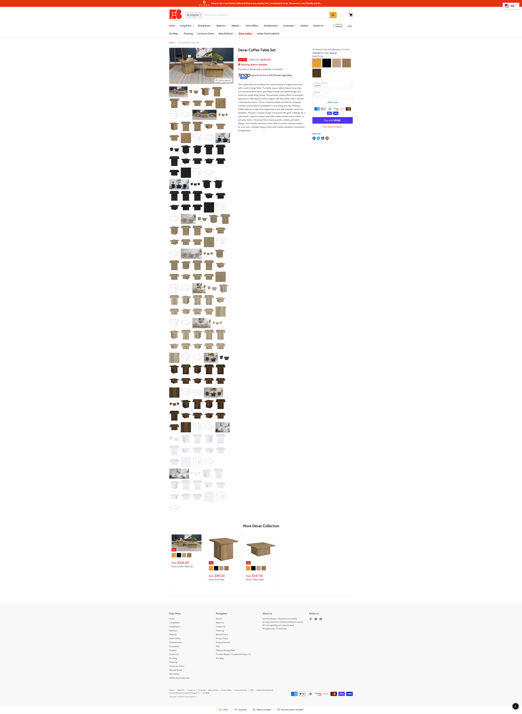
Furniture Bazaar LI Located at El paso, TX (233, 654)
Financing (188, 33)
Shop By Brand (226, 33)
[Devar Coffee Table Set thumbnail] (178, 91)
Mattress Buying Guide (225, 650)
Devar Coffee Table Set (182, 566)
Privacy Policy (222, 638)
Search (219, 618)
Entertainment (271, 25)
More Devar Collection (261, 526)
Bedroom (221, 25)
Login (349, 26)
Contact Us (318, 25)
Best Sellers (245, 33)
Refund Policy (222, 634)
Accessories (289, 25)
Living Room (186, 25)
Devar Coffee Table (255, 579)
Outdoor (304, 25)
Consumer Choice (205, 33)
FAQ (218, 646)
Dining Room (204, 25)
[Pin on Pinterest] (327, 138)
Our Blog (173, 33)
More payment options (332, 127)
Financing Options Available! (253, 64)
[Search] (333, 15)
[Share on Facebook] (314, 138)
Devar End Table (216, 579)
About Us (220, 622)
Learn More (287, 75)
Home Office (252, 25)
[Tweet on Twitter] (318, 138)
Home (172, 25)
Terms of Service (223, 642)
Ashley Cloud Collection (268, 33)
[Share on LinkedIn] (322, 138)
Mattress (236, 25)
